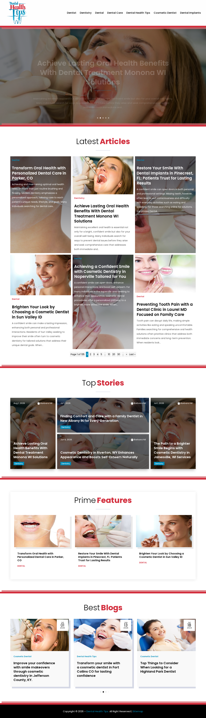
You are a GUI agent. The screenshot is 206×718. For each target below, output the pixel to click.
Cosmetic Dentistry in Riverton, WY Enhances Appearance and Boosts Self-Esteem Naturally (99, 454)
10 (109, 354)
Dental (99, 13)
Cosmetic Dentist (165, 13)
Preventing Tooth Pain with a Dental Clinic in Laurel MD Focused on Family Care (165, 309)
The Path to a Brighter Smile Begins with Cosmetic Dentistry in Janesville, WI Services (172, 450)
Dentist (71, 13)
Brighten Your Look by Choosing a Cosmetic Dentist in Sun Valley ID (40, 312)
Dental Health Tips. (97, 711)
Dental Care (115, 13)
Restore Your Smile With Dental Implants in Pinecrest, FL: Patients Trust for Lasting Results (165, 175)
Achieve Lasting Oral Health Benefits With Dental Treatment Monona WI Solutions (103, 64)
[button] (100, 691)
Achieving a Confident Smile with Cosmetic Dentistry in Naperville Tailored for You (102, 271)
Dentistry (86, 13)
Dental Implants (190, 13)
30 (118, 354)
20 (113, 354)
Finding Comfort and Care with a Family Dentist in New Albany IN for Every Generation (101, 418)
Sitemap (138, 711)
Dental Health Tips (138, 13)
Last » (132, 354)
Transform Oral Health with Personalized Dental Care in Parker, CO (39, 173)
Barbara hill (46, 403)
